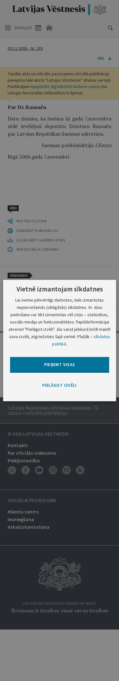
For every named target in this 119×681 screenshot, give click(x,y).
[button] (59, 385)
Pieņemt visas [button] (59, 364)
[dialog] (59, 340)
